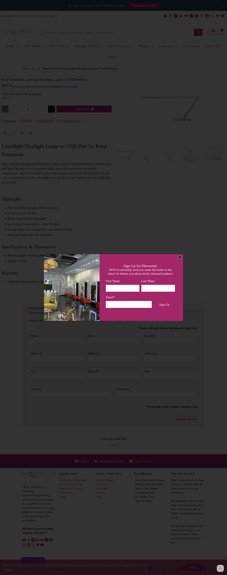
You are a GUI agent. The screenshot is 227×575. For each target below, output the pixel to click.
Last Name (148, 281)
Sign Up (164, 304)
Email (110, 297)
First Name (113, 281)
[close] (179, 257)
